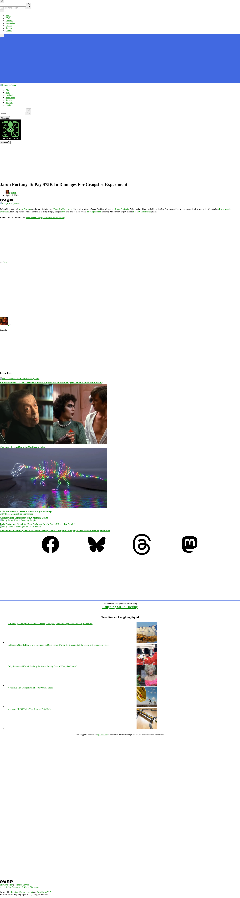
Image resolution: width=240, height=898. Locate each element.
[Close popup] (2, 35)
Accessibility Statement (10, 887)
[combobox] (13, 113)
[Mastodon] (189, 554)
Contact (9, 105)
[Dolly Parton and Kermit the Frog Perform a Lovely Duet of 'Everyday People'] (147, 685)
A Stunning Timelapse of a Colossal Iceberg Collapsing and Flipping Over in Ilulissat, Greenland (50, 623)
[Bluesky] (5, 201)
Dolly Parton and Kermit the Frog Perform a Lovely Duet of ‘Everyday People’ (37, 524)
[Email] (11, 201)
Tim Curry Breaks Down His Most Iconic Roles (22, 447)
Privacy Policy (6, 885)
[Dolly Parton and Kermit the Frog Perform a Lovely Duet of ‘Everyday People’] (18, 520)
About (8, 90)
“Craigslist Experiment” (63, 209)
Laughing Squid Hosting (120, 607)
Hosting (9, 95)
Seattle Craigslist (122, 209)
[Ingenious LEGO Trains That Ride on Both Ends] (147, 728)
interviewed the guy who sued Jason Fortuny (45, 217)
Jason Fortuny (24, 209)
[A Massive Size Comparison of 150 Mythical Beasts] (16, 514)
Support (9, 102)
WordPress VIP (44, 892)
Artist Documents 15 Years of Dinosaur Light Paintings (26, 511)
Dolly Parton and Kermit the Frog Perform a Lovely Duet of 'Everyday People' (42, 666)
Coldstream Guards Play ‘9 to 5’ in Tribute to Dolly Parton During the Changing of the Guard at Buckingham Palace (55, 530)
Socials (9, 100)
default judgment (94, 212)
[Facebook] (1, 201)
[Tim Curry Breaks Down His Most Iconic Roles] (53, 443)
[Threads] (8, 201)
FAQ (8, 92)
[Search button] (28, 112)
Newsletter (10, 97)
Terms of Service (21, 885)
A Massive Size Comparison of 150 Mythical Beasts (24, 518)
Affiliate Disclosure (30, 887)
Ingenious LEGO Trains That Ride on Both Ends (29, 709)
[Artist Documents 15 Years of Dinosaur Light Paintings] (53, 507)
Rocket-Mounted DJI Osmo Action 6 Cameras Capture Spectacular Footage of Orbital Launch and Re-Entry (51, 382)
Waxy (5, 262)
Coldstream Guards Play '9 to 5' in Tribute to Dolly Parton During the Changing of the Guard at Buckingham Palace (58, 645)
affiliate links (102, 734)
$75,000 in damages (142, 212)
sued (63, 212)
